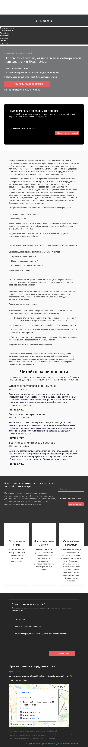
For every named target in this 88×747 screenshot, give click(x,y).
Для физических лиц (7, 30)
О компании (4, 38)
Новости (3, 41)
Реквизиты (75, 744)
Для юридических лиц (7, 28)
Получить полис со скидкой (29, 84)
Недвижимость (5, 35)
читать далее (16, 410)
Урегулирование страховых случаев (32, 442)
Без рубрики (24, 389)
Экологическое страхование (27, 414)
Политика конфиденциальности (56, 744)
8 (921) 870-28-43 (44, 21)
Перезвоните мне (75, 504)
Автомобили (4, 33)
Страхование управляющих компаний (33, 385)
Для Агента (4, 43)
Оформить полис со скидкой (67, 133)
